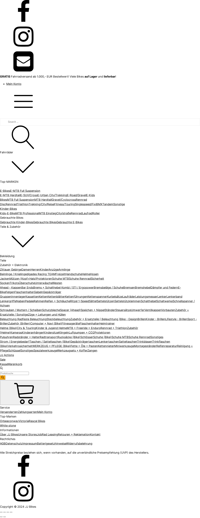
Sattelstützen (105, 301)
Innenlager (18, 296)
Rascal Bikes (37, 421)
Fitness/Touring (64, 204)
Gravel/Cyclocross (64, 199)
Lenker (162, 296)
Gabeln (38, 292)
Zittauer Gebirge (10, 269)
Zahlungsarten (27, 412)
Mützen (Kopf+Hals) (23, 278)
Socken (5, 283)
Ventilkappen (152, 310)
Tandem (107, 204)
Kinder (44, 269)
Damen (26, 269)
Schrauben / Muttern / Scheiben (21, 310)
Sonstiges (156, 337)
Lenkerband (174, 296)
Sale (2, 359)
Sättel (93, 301)
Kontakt (95, 434)
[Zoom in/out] (11, 512)
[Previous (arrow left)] (1, 516)
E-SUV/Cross (28, 195)
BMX (99, 204)
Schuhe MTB (60, 278)
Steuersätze (123, 310)
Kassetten (32, 296)
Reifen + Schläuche (57, 301)
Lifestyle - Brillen (176, 319)
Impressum (29, 443)
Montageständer (145, 346)
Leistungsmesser (146, 296)
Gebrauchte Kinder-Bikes (16, 222)
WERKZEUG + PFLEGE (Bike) (51, 346)
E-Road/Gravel (76, 195)
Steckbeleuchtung (58, 319)
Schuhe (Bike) (102, 337)
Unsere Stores (27, 434)
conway (13, 421)
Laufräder (128, 296)
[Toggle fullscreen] (8, 512)
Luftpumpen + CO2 (81, 332)
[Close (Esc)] (1, 512)
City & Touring (26, 328)
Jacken (5, 278)
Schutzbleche (51, 310)
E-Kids (90, 195)
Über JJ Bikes (9, 434)
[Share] (4, 512)
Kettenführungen (76, 296)
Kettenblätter (56, 296)
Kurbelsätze (114, 296)
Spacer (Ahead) (70, 310)
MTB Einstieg (47, 213)
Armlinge (64, 269)
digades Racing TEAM (41, 274)
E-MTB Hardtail (10, 195)
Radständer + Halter (26, 337)
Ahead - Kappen (10, 287)
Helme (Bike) (8, 328)
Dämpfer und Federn (164, 287)
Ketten (43, 296)
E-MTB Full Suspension (25, 190)
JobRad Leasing (47, 434)
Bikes (3, 199)
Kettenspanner (97, 296)
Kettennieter (106, 346)
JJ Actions (7, 355)
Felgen (10, 292)
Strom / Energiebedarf (15, 341)
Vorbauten (168, 310)
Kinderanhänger (32, 332)
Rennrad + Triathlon (113, 328)
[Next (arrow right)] (4, 516)
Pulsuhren (6, 337)
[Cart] (24, 392)
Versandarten (9, 412)
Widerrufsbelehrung (79, 443)
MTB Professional (27, 213)
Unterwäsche (43, 283)
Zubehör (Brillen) (19, 323)
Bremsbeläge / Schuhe (108, 287)
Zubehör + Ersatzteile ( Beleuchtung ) (95, 319)
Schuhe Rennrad (80, 278)
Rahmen (39, 301)
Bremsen (129, 287)
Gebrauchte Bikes (44, 222)
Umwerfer (137, 310)
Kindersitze (50, 332)
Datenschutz (14, 443)
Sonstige (119, 204)
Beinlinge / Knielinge (13, 274)
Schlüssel (14, 350)
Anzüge (53, 269)
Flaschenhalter (24, 292)
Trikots (14, 283)
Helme (86, 274)
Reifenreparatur (166, 346)
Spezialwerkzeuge (45, 350)
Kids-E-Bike (8, 213)
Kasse (4, 364)
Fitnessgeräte (71, 323)
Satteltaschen (128, 341)
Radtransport (49, 337)
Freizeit (60, 274)
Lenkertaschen (109, 341)
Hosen (94, 274)
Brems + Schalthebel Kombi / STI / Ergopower (63, 287)
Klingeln (63, 332)
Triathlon (23, 204)
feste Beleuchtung (34, 319)
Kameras (16, 332)
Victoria (24, 421)
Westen (57, 283)
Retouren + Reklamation (74, 434)
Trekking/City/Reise (41, 204)
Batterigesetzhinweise (51, 443)
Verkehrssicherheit (20, 346)
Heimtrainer (107, 323)
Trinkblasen (144, 341)
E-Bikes (5, 190)
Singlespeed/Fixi (85, 204)
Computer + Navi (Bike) (46, 323)
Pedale (29, 301)
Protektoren (44, 278)
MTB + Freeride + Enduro (83, 328)
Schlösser (86, 337)
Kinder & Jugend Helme (51, 328)
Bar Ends (27, 287)
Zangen (92, 350)
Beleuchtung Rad (11, 319)
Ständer (110, 310)
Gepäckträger (52, 292)
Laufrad (87, 213)
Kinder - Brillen (155, 319)
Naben (20, 301)
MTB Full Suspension (20, 199)
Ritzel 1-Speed (79, 301)
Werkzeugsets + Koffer (72, 350)
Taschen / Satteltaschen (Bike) (50, 341)
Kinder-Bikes (8, 208)
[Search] (2, 377)
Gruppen (5, 296)
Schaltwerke (164, 301)
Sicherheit (97, 278)
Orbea (4, 421)
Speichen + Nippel (93, 310)
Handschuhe (73, 274)
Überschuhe (27, 283)
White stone (8, 425)
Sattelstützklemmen (127, 301)
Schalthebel (148, 301)
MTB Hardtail (43, 199)
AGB (3, 443)
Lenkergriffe (8, 301)
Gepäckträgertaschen (84, 341)
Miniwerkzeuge (124, 346)
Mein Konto (13, 83)
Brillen (142, 319)
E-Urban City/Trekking (52, 195)
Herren (35, 269)
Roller (96, 213)
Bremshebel (143, 287)
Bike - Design (129, 319)
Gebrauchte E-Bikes (69, 222)
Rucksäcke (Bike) (69, 337)
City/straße (63, 213)
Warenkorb (15, 364)
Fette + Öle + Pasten (84, 346)
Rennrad (11, 204)
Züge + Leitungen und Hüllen (47, 314)
